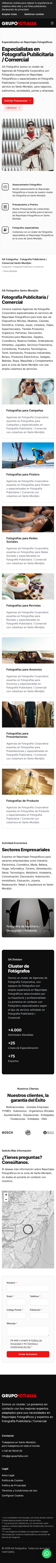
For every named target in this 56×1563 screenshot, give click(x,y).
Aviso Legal (8, 1475)
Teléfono (35, 1296)
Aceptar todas (9, 14)
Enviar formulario (28, 1354)
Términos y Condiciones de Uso (19, 1490)
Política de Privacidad (14, 1485)
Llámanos (11, 107)
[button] (28, 1229)
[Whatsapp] (46, 1553)
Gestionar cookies (34, 14)
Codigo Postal (15, 1309)
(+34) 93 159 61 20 (12, 1450)
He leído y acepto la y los (26, 1343)
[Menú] (52, 23)
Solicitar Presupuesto (16, 100)
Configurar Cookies (12, 1495)
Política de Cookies (12, 1480)
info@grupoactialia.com (15, 1455)
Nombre (12, 1282)
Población (36, 1309)
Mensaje (12, 1323)
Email (10, 1296)
